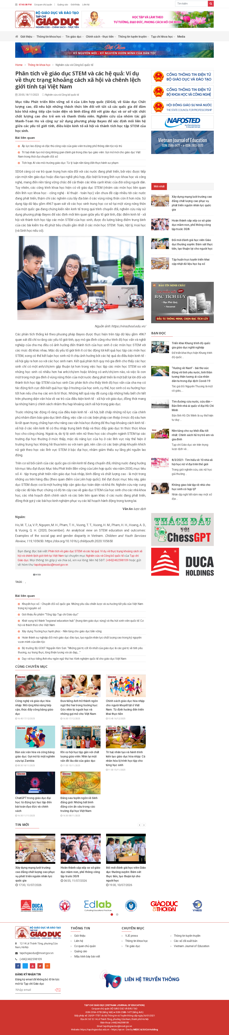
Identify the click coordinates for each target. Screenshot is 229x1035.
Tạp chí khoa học (162, 36)
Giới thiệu (75, 4)
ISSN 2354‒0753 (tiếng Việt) (99, 1012)
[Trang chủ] (16, 37)
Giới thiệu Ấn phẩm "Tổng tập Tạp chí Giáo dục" (50, 614)
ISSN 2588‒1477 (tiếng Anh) (129, 1012)
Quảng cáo (62, 4)
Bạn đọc (158, 333)
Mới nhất (159, 186)
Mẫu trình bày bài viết (87, 956)
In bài (38, 574)
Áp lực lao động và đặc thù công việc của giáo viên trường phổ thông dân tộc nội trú (72, 146)
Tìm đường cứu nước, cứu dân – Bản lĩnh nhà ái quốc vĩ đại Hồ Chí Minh (193, 406)
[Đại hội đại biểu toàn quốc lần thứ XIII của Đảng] (147, 19)
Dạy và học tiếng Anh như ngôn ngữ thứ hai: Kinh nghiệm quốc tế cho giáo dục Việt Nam (74, 658)
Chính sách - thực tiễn (100, 36)
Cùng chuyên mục (31, 666)
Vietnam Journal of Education (191, 946)
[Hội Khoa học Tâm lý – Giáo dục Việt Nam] (164, 905)
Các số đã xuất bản (185, 941)
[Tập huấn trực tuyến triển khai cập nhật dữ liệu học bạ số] (161, 263)
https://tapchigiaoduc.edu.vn (94, 1029)
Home (19, 65)
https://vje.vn (117, 1029)
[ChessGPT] (182, 529)
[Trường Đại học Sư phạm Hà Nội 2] (197, 905)
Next (216, 906)
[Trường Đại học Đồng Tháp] (64, 905)
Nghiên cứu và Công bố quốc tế (62, 94)
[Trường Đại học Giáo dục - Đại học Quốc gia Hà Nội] (31, 905)
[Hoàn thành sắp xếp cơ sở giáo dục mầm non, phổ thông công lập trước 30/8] (161, 224)
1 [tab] (112, 914)
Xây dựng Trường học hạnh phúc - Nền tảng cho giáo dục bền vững (62, 631)
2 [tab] (117, 914)
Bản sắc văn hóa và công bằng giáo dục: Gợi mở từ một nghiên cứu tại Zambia (35, 756)
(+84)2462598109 (117, 560)
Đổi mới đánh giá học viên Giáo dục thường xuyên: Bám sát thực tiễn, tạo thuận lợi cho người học (192, 244)
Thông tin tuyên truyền (132, 36)
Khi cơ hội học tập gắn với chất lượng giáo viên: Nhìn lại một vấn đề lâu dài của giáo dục (79, 756)
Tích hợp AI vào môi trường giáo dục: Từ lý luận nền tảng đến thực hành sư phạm (70, 163)
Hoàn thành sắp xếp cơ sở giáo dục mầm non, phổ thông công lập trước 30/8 (80, 872)
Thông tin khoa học (49, 36)
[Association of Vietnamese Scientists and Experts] (97, 905)
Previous (12, 906)
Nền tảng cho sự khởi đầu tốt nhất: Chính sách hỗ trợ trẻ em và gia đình (192, 435)
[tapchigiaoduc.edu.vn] (47, 19)
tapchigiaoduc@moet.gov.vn (51, 564)
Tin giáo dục (73, 36)
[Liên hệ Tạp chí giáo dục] (140, 979)
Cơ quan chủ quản (43, 4)
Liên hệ (85, 4)
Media (181, 36)
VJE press (131, 935)
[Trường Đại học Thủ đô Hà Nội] (131, 905)
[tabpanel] (31, 905)
